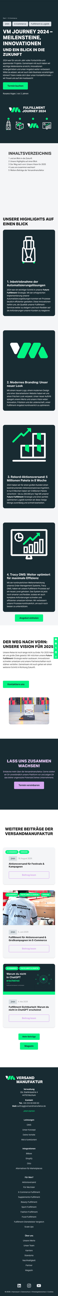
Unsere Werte (29, 1240)
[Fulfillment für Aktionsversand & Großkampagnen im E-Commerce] (29, 907)
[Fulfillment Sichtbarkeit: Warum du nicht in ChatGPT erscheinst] (29, 979)
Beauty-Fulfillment (29, 1202)
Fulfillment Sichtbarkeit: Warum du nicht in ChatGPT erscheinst (29, 1008)
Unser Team (29, 1245)
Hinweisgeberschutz (39, 1292)
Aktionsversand (29, 1182)
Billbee (29, 1153)
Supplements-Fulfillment (29, 1197)
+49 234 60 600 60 (31, 1103)
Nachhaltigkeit (29, 1260)
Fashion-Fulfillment (29, 1212)
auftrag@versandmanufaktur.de (31, 1106)
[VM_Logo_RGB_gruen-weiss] (29, 1079)
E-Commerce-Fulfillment (29, 1192)
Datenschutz (25, 1292)
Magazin (29, 1270)
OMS (29, 1125)
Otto (29, 1163)
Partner (29, 1265)
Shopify (29, 1158)
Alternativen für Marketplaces (29, 1168)
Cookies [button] (50, 1292)
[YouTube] (39, 1286)
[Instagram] (29, 1286)
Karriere (29, 1250)
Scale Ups (29, 1226)
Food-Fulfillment (29, 1217)
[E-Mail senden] (56, 639)
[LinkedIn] (19, 1286)
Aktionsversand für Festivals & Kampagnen (26, 865)
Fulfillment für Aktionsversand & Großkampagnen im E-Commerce (28, 939)
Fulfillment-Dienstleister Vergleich (29, 1222)
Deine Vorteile (29, 1134)
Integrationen (29, 1148)
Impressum (16, 1292)
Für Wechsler (29, 1187)
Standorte (29, 1255)
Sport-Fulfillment (29, 1207)
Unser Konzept (29, 1130)
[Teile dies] (56, 643)
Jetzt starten (29, 1111)
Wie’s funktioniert (29, 1139)
